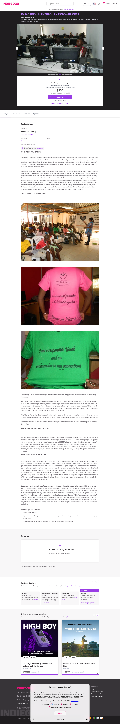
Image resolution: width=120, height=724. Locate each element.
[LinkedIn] (29, 696)
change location (69, 9)
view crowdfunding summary (60, 103)
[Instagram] (26, 696)
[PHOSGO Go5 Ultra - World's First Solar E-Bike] (80, 638)
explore (67, 617)
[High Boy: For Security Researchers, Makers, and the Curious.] (39, 638)
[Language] (94, 4)
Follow (60, 97)
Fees (92, 689)
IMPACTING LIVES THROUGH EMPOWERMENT (50, 14)
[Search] (49, 3)
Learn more (45, 603)
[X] (21, 696)
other (49, 141)
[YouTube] (24, 696)
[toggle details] (58, 674)
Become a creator (96, 694)
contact (30, 134)
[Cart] (99, 3)
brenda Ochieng (28, 17)
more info (24, 134)
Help (66, 586)
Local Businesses (27, 141)
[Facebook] (18, 696)
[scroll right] (103, 48)
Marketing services (97, 691)
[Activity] (103, 3)
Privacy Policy (21, 718)
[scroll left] (17, 48)
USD (85, 3)
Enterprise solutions (97, 696)
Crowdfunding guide (77, 586)
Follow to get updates (88, 603)
